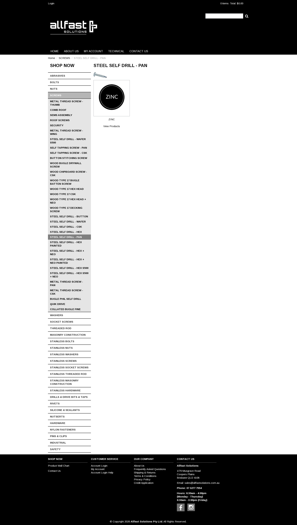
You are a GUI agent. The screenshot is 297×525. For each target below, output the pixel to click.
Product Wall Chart (58, 465)
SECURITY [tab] (56, 125)
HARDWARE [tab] (57, 423)
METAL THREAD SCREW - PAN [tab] (66, 283)
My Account (93, 51)
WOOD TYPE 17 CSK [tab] (63, 194)
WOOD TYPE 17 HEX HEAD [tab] (67, 188)
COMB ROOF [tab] (58, 109)
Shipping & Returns (145, 472)
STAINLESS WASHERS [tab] (64, 354)
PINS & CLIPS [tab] (58, 436)
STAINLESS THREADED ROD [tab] (68, 373)
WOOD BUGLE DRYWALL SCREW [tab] (65, 165)
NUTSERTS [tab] (57, 416)
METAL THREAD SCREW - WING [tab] (66, 132)
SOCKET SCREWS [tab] (61, 321)
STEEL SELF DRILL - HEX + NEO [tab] (67, 252)
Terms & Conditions (145, 475)
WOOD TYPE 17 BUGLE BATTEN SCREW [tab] (64, 182)
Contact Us (138, 51)
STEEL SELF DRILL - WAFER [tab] (68, 221)
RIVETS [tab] (55, 403)
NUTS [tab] (53, 88)
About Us (71, 51)
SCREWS (64, 58)
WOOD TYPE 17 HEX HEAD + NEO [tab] (68, 201)
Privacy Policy (142, 479)
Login (51, 3)
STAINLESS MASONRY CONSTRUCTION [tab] (64, 382)
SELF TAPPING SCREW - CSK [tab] (68, 152)
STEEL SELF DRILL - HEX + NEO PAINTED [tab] (67, 261)
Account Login (99, 465)
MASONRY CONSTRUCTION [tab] (68, 334)
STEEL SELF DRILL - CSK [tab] (66, 226)
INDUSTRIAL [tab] (58, 442)
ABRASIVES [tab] (57, 75)
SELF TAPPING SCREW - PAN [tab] (68, 147)
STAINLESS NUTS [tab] (61, 347)
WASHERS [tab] (56, 315)
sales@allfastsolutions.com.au (202, 482)
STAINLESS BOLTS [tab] (62, 341)
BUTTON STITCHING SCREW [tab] (68, 158)
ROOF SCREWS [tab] (60, 120)
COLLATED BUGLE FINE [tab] (65, 309)
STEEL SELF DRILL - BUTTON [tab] (69, 216)
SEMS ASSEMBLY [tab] (61, 115)
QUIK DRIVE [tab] (57, 304)
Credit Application (143, 482)
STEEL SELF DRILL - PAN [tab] (66, 237)
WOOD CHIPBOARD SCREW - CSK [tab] (68, 173)
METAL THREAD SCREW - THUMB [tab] (66, 103)
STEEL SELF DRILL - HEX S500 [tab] (69, 267)
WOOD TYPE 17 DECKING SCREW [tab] (66, 209)
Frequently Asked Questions (150, 469)
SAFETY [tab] (55, 449)
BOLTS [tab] (54, 82)
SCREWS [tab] (55, 95)
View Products (111, 126)
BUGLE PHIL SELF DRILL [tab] (65, 298)
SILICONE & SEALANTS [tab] (65, 410)
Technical (116, 51)
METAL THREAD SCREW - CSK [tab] (66, 292)
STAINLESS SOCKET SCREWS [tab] (69, 367)
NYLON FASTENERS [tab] (63, 429)
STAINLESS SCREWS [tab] (63, 360)
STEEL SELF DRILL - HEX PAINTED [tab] (66, 244)
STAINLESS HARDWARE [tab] (65, 390)
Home (55, 51)
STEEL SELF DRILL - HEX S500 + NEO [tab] (69, 275)
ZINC (111, 119)
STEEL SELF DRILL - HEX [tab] (66, 231)
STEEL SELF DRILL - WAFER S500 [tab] (68, 141)
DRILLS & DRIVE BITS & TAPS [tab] (69, 396)
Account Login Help (102, 472)
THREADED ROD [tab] (60, 328)
